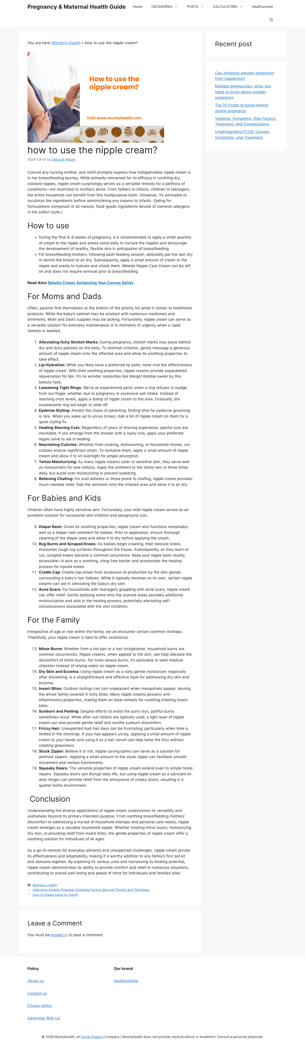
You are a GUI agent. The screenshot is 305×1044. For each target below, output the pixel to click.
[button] (271, 20)
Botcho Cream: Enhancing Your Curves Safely (91, 283)
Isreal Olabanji (92, 1037)
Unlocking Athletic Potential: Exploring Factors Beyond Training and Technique (91, 890)
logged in (59, 935)
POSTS (192, 6)
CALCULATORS (225, 6)
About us (35, 981)
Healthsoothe (262, 6)
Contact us (37, 993)
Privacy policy (39, 1005)
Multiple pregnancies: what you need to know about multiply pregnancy (243, 92)
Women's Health (66, 43)
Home (137, 6)
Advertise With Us (43, 1018)
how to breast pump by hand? (55, 894)
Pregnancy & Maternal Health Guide (76, 6)
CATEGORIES (161, 6)
